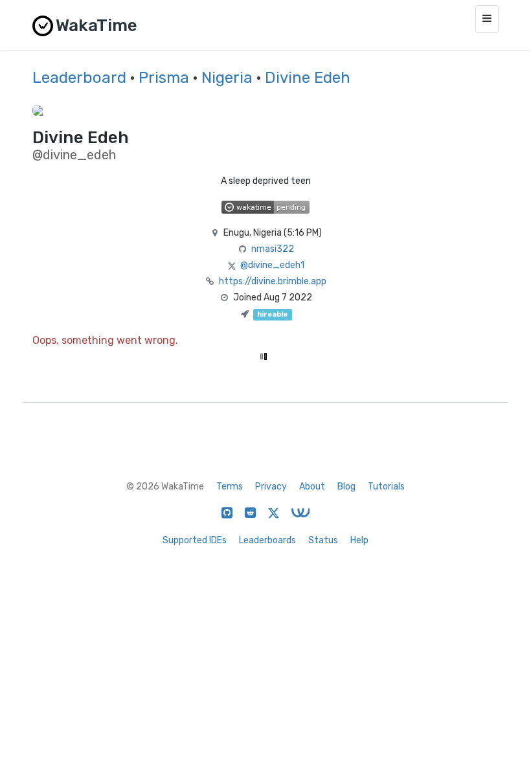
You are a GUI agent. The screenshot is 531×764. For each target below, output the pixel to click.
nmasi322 (272, 248)
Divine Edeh (307, 78)
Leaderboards (267, 540)
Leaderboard (79, 78)
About (312, 486)
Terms (229, 486)
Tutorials (386, 486)
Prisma (164, 78)
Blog (346, 486)
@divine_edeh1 (272, 265)
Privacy (271, 486)
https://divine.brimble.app (272, 281)
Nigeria (227, 78)
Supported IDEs (195, 540)
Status (323, 540)
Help (359, 540)
